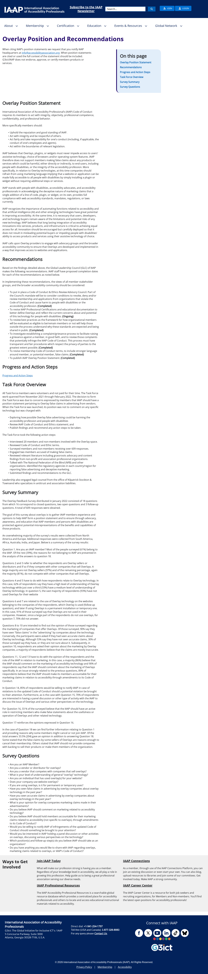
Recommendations (131, 67)
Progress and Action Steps (135, 72)
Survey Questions (130, 86)
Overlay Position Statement (135, 62)
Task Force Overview (131, 77)
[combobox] (125, 9)
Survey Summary (129, 82)
